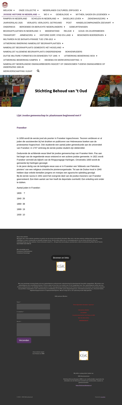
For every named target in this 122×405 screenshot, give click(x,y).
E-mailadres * (20, 311)
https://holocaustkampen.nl (83, 385)
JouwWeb (103, 397)
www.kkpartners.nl (83, 320)
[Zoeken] (38, 71)
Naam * (19, 302)
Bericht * (19, 321)
